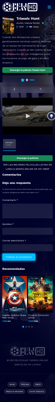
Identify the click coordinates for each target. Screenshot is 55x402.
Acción (19, 23)
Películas (25, 384)
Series (12, 384)
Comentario (10, 200)
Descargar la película (27, 158)
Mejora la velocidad (14, 391)
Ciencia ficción (32, 23)
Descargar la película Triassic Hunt (27, 70)
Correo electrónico (14, 240)
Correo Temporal (36, 391)
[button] (23, 327)
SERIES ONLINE (24, 169)
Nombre (8, 224)
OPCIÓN (9, 144)
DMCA (37, 384)
